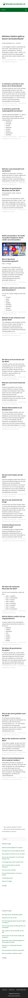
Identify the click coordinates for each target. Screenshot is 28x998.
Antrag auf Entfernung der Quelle (10, 59)
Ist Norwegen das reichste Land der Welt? (12, 862)
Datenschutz (11, 989)
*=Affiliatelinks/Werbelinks (14, 993)
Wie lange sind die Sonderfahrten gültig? (12, 914)
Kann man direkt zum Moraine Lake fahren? (13, 950)
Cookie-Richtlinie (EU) (21, 989)
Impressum (4, 989)
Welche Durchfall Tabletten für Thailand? (12, 847)
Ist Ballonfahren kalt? (7, 878)
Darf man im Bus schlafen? (9, 870)
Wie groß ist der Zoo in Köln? (9, 917)
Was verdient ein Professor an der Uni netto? (13, 854)
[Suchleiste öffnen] (26, 10)
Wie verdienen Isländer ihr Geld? (12, 827)
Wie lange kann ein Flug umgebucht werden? (13, 850)
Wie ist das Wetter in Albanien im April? (12, 953)
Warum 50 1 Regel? (7, 881)
